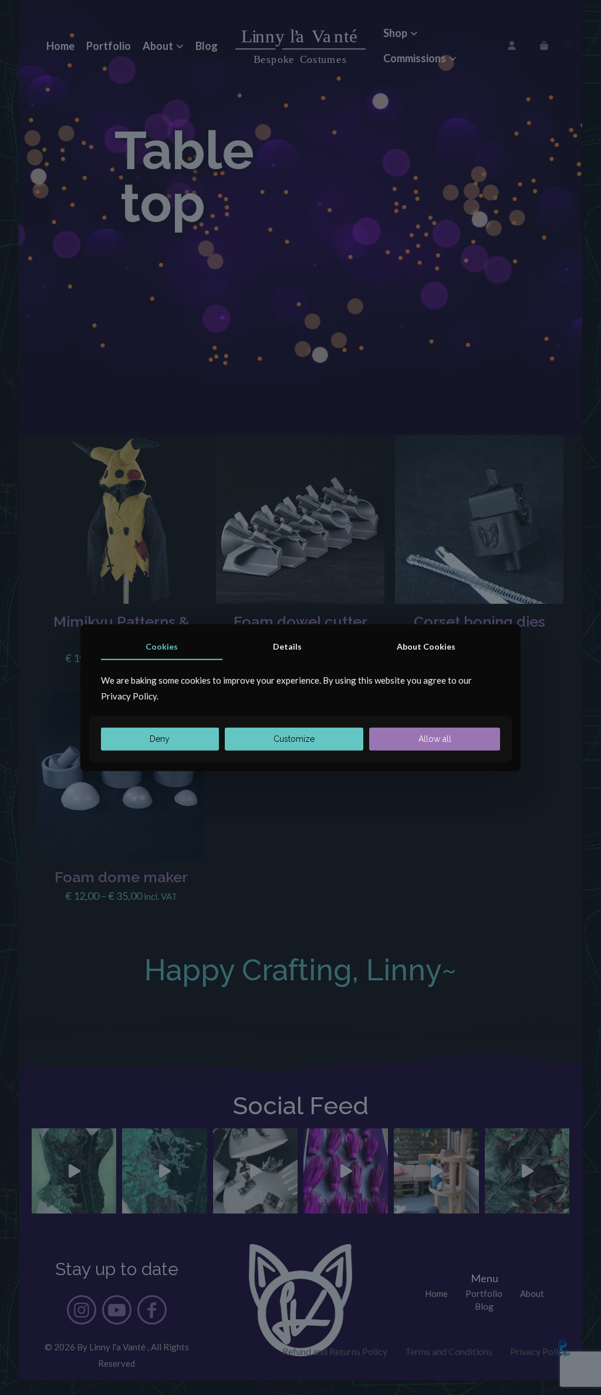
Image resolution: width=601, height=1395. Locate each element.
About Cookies (426, 646)
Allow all (434, 739)
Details (287, 646)
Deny (160, 739)
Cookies (162, 646)
